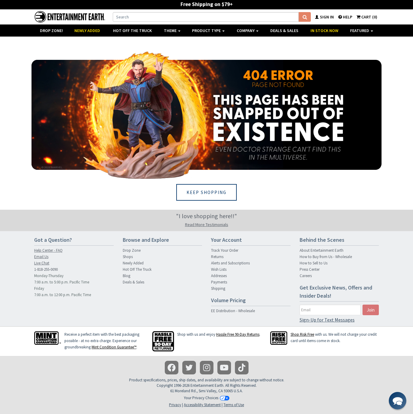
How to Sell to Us (313, 263)
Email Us (41, 256)
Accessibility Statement (202, 404)
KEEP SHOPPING (206, 192)
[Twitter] (189, 367)
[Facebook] (171, 367)
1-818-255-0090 (46, 269)
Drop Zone (132, 250)
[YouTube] (224, 367)
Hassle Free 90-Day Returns (237, 334)
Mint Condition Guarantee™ (114, 347)
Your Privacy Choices (201, 397)
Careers (306, 275)
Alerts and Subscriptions (230, 263)
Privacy (175, 404)
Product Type (207, 30)
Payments (219, 282)
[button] (397, 400)
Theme (170, 30)
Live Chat (41, 263)
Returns (217, 256)
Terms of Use (233, 404)
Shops (128, 256)
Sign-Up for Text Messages (327, 320)
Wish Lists (218, 269)
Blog (126, 275)
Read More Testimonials (206, 224)
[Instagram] (206, 367)
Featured (360, 30)
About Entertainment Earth (321, 250)
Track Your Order (224, 250)
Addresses (219, 275)
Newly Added (87, 30)
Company (246, 30)
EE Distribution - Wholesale (233, 310)
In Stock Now (324, 30)
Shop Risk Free (302, 334)
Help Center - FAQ (48, 250)
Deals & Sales (284, 30)
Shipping (218, 288)
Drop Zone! (51, 30)
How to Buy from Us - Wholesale (326, 256)
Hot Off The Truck (132, 30)
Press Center (310, 269)
